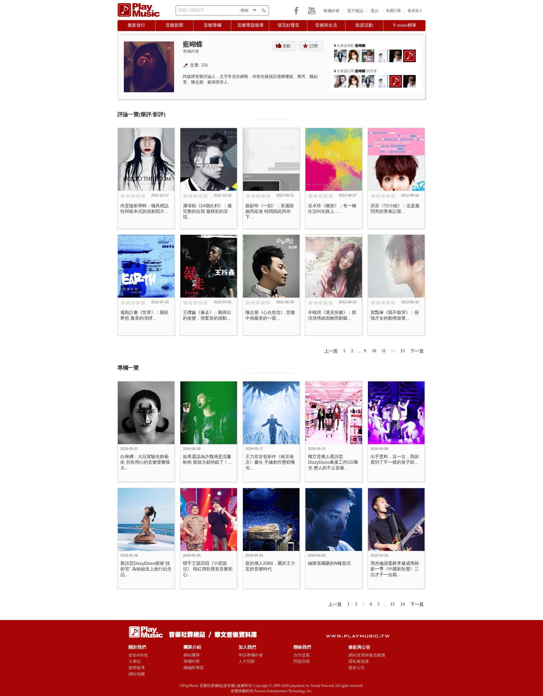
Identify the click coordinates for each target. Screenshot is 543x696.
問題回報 (301, 661)
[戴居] (395, 52)
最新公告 (356, 667)
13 (402, 350)
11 (384, 350)
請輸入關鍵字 (191, 10)
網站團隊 (192, 655)
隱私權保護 (358, 661)
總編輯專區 (194, 667)
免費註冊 (393, 11)
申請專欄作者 (251, 655)
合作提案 (301, 655)
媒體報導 (137, 667)
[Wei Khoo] (340, 52)
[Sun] (354, 52)
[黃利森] (368, 52)
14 (402, 604)
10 (374, 350)
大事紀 (135, 661)
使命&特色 (138, 655)
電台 (374, 10)
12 (393, 350)
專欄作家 (331, 10)
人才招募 (247, 661)
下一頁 (417, 351)
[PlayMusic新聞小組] (409, 52)
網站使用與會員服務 (366, 655)
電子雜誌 (355, 10)
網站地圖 (137, 674)
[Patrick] (382, 52)
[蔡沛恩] (340, 77)
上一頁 (330, 351)
